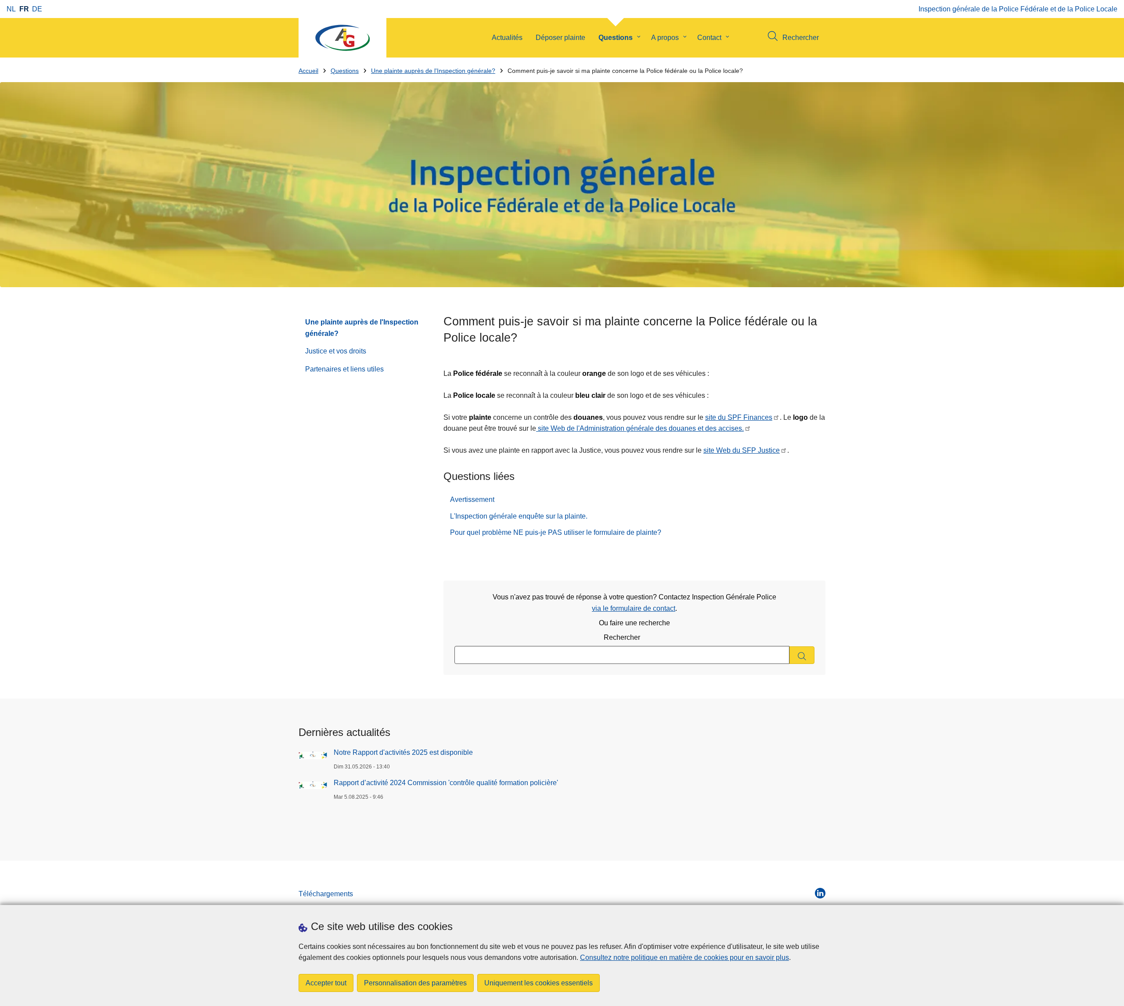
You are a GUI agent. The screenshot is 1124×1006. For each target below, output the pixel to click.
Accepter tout (326, 983)
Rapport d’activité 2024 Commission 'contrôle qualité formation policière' (446, 782)
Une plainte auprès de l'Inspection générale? (433, 71)
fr (24, 9)
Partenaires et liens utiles (344, 369)
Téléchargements (326, 894)
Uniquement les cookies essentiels (538, 983)
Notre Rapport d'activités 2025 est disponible (403, 752)
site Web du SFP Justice (741, 450)
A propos (665, 37)
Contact (709, 37)
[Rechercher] (801, 655)
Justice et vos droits (335, 351)
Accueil (308, 71)
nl (11, 9)
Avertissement (472, 499)
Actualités (507, 37)
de (37, 9)
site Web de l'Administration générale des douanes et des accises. (640, 428)
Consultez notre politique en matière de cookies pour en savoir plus (684, 957)
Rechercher (622, 637)
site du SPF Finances (738, 417)
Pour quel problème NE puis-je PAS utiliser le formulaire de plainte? (555, 532)
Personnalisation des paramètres (415, 983)
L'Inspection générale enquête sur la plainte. (518, 516)
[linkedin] (820, 893)
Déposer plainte (560, 37)
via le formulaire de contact (633, 608)
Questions (615, 37)
